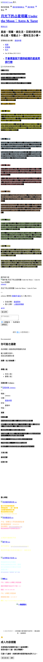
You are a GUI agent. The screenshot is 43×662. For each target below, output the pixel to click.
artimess (3, 284)
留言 (19, 296)
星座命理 (18, 40)
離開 (12, 658)
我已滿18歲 (5, 658)
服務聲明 (23, 633)
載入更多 (4, 312)
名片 (6, 50)
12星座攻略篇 (19, 304)
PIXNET (10, 631)
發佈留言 (4, 324)
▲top (3, 308)
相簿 (6, 45)
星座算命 (17, 302)
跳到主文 (4, 27)
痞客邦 (14, 296)
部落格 (7, 47)
